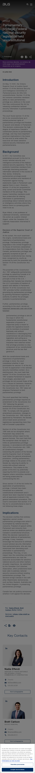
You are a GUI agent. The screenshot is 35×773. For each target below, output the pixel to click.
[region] (17, 758)
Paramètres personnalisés (17, 764)
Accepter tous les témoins (17, 769)
